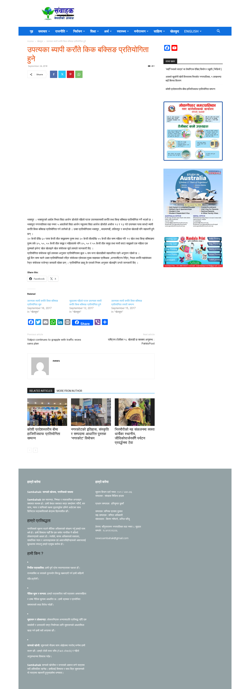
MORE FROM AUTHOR (69, 390)
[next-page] (35, 450)
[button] (218, 31)
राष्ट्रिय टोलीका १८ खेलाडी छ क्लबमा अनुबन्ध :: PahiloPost (131, 341)
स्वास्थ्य (121, 31)
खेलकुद (174, 31)
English (191, 31)
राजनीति (60, 31)
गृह (31, 31)
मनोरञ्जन (139, 31)
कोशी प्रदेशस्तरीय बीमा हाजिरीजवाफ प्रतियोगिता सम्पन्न (43, 433)
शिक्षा (93, 31)
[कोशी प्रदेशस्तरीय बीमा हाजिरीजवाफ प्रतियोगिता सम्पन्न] (47, 412)
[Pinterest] (70, 74)
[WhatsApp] (79, 74)
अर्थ (106, 31)
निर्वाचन (77, 31)
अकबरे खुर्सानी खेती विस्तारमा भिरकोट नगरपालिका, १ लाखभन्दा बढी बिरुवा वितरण (193, 78)
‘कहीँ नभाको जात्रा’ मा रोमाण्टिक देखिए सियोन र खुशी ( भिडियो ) (194, 69)
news (56, 360)
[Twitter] (62, 74)
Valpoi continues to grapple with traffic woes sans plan (54, 341)
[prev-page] (29, 450)
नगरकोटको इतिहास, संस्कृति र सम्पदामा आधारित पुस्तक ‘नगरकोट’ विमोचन (90, 433)
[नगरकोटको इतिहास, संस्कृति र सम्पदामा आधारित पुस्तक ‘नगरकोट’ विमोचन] (91, 412)
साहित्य (158, 31)
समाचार (42, 31)
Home (30, 41)
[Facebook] (53, 74)
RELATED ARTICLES (40, 390)
